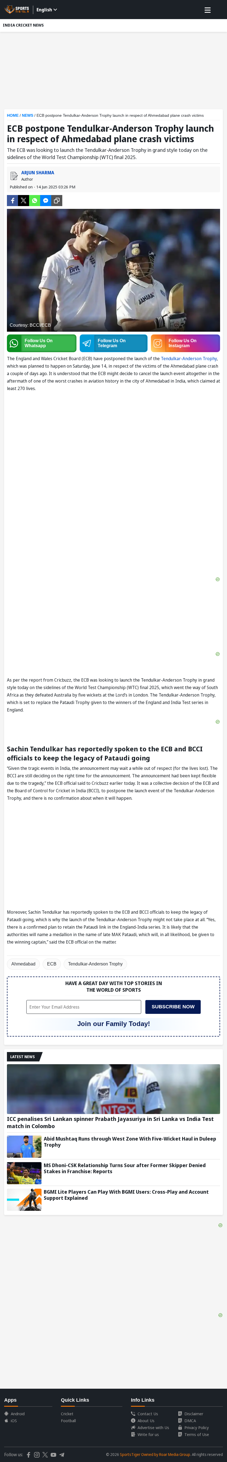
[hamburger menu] (207, 10)
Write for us (148, 1434)
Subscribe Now (173, 1006)
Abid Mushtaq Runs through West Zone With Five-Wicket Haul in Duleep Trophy (130, 1142)
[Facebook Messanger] (45, 200)
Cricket (67, 1413)
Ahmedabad (23, 964)
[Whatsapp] (34, 200)
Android (18, 1413)
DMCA (190, 1420)
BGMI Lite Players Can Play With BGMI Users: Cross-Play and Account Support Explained (126, 1195)
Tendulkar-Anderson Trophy (189, 358)
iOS (14, 1420)
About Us (146, 1420)
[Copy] (56, 200)
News (27, 115)
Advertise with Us (153, 1427)
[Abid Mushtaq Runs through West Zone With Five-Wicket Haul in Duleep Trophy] (24, 1147)
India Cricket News (23, 25)
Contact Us (148, 1413)
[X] (23, 200)
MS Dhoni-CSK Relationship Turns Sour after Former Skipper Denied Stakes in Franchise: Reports (125, 1168)
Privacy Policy (196, 1427)
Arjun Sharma (37, 173)
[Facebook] (12, 200)
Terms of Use (196, 1434)
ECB (51, 964)
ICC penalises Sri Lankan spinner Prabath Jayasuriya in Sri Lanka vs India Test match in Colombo (110, 1122)
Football (68, 1420)
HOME (13, 115)
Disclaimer (193, 1413)
